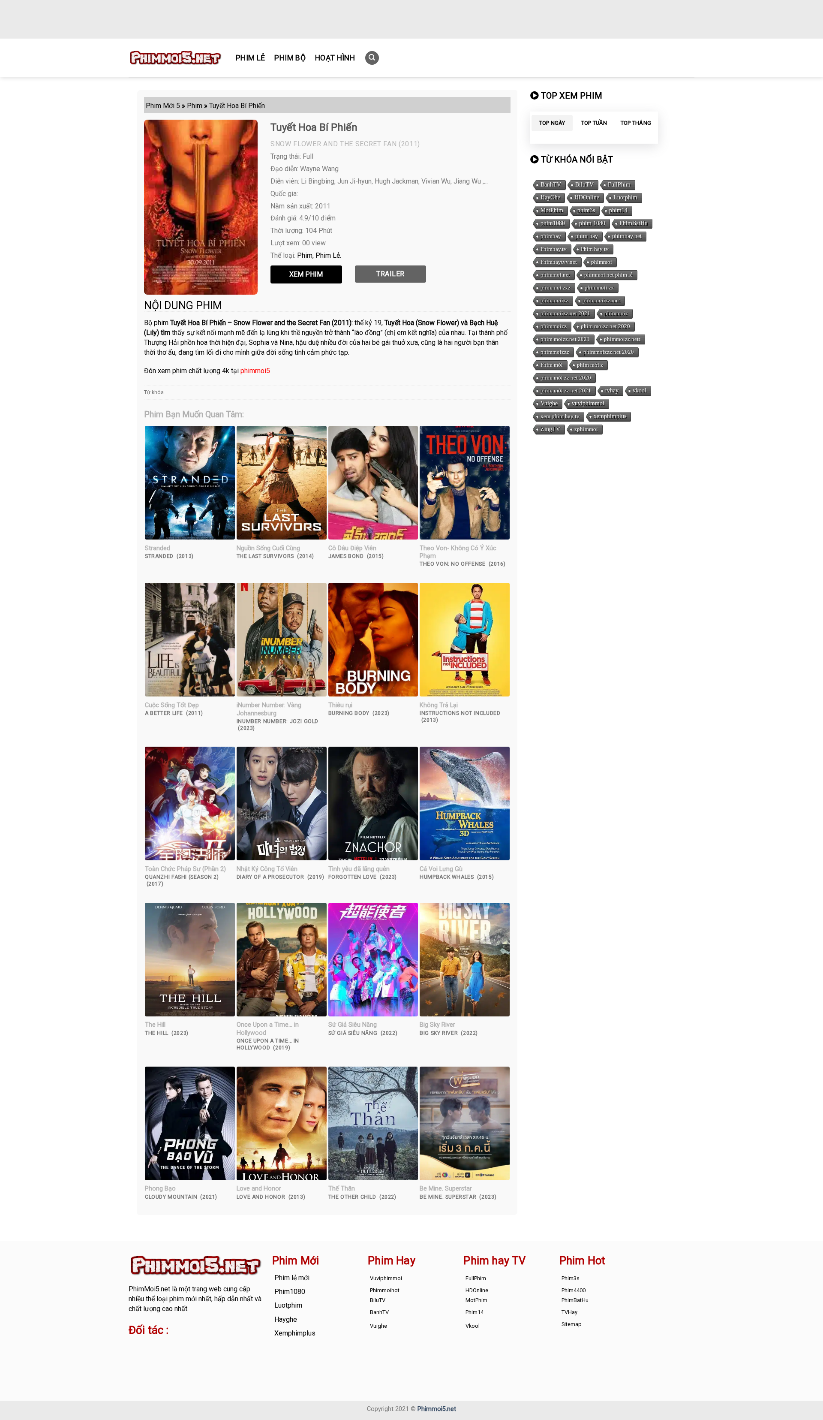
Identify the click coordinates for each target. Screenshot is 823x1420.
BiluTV (584, 184)
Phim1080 (289, 1291)
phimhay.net (627, 236)
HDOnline (586, 197)
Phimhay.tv (554, 249)
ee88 (162, 1357)
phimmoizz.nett (622, 339)
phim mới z (590, 365)
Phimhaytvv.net (559, 262)
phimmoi (601, 262)
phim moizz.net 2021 (565, 339)
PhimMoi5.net (149, 1289)
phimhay (551, 236)
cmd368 (197, 1347)
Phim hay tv (595, 249)
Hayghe (285, 1319)
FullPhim (619, 184)
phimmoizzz (555, 352)
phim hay (586, 236)
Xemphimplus (294, 1333)
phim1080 (553, 223)
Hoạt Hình (335, 58)
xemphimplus (610, 416)
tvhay (612, 390)
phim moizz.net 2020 (605, 326)
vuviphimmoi (588, 403)
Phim (304, 255)
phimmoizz (554, 326)
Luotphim (625, 197)
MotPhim (552, 210)
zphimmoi (586, 429)
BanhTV (551, 184)
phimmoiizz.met (601, 300)
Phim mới (552, 365)
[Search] (372, 58)
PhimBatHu (633, 223)
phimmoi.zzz (556, 287)
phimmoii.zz (599, 287)
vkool (639, 390)
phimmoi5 (255, 371)
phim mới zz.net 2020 (566, 377)
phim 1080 (592, 223)
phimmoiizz (554, 300)
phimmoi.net (555, 274)
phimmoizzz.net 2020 (608, 352)
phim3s (586, 210)
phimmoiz (616, 313)
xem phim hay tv (560, 416)
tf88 (135, 1347)
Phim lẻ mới (291, 1278)
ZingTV (550, 429)
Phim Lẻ (250, 58)
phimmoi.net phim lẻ (608, 274)
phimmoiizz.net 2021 (565, 313)
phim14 (618, 210)
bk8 (228, 1357)
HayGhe (550, 197)
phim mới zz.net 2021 (566, 390)
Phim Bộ (289, 58)
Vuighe (549, 403)
